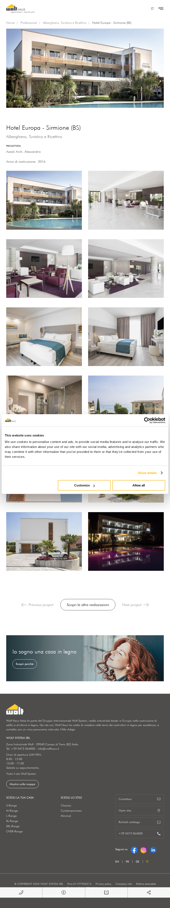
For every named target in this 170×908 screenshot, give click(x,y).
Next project (131, 605)
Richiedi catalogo (129, 822)
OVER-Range (14, 831)
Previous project (41, 605)
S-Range (11, 805)
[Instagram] (143, 849)
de (137, 861)
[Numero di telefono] (21, 892)
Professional (29, 23)
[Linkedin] (153, 849)
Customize (82, 485)
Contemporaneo (71, 810)
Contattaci (125, 799)
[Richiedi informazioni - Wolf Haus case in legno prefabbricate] (63, 892)
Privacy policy (103, 883)
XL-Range (12, 821)
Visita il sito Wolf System (21, 773)
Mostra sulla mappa (22, 784)
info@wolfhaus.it (48, 748)
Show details (147, 473)
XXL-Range (12, 826)
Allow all (138, 485)
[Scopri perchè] (85, 658)
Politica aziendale (146, 883)
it (152, 8)
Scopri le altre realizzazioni (88, 605)
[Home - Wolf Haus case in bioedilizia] (20, 8)
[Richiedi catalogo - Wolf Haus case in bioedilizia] (106, 892)
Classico (66, 805)
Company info (123, 883)
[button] (24, 605)
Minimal (66, 815)
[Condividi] (149, 892)
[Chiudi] (160, 8)
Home (10, 23)
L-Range (11, 815)
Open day (125, 810)
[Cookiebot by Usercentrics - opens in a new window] (147, 420)
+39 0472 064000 (23, 748)
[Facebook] (134, 849)
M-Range (12, 810)
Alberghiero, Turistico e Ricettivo (64, 23)
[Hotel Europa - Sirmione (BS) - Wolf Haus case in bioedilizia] (44, 200)
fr (127, 861)
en (117, 861)
